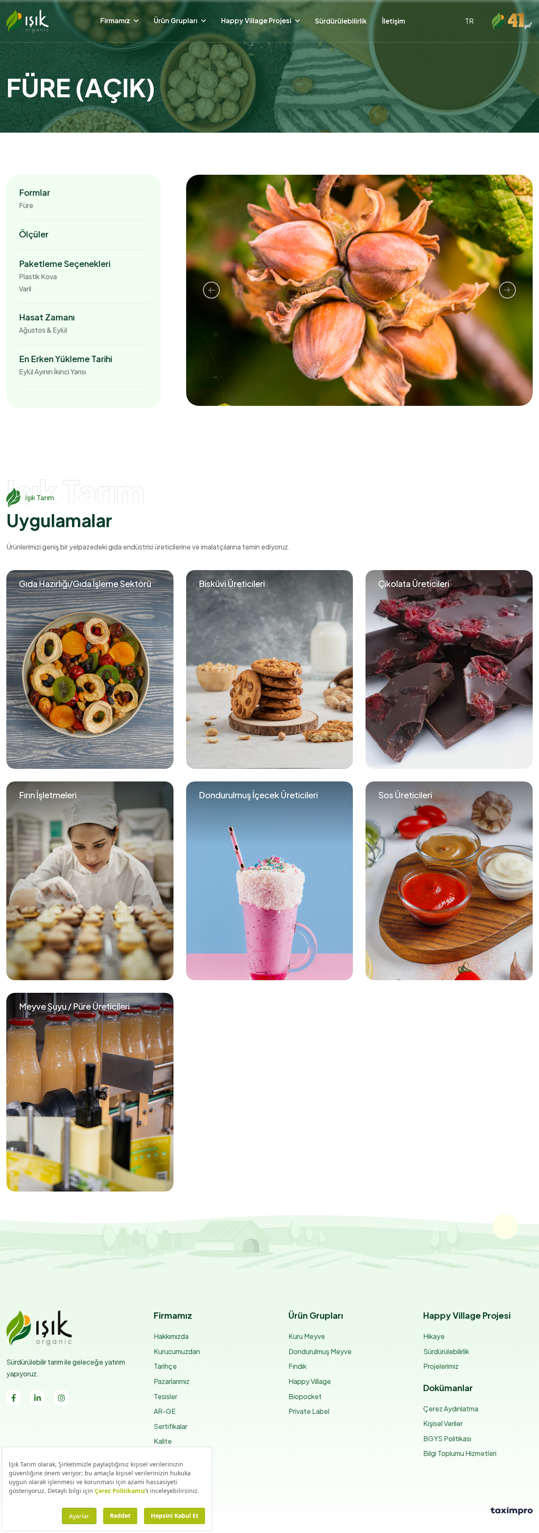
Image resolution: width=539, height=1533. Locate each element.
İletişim (393, 20)
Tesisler (165, 1396)
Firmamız (115, 20)
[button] (211, 290)
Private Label (308, 1411)
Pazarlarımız (171, 1381)
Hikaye (434, 1336)
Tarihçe (165, 1366)
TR (469, 20)
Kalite (163, 1441)
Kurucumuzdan (177, 1351)
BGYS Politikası (447, 1438)
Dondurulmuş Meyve (320, 1351)
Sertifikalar (170, 1426)
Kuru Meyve (306, 1336)
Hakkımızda (171, 1336)
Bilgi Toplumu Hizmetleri (459, 1453)
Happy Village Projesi (256, 20)
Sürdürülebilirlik (341, 20)
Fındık (297, 1366)
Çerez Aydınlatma (450, 1408)
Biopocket (305, 1396)
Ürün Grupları (175, 20)
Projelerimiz (441, 1366)
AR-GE (165, 1411)
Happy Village (309, 1381)
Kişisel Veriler (443, 1423)
